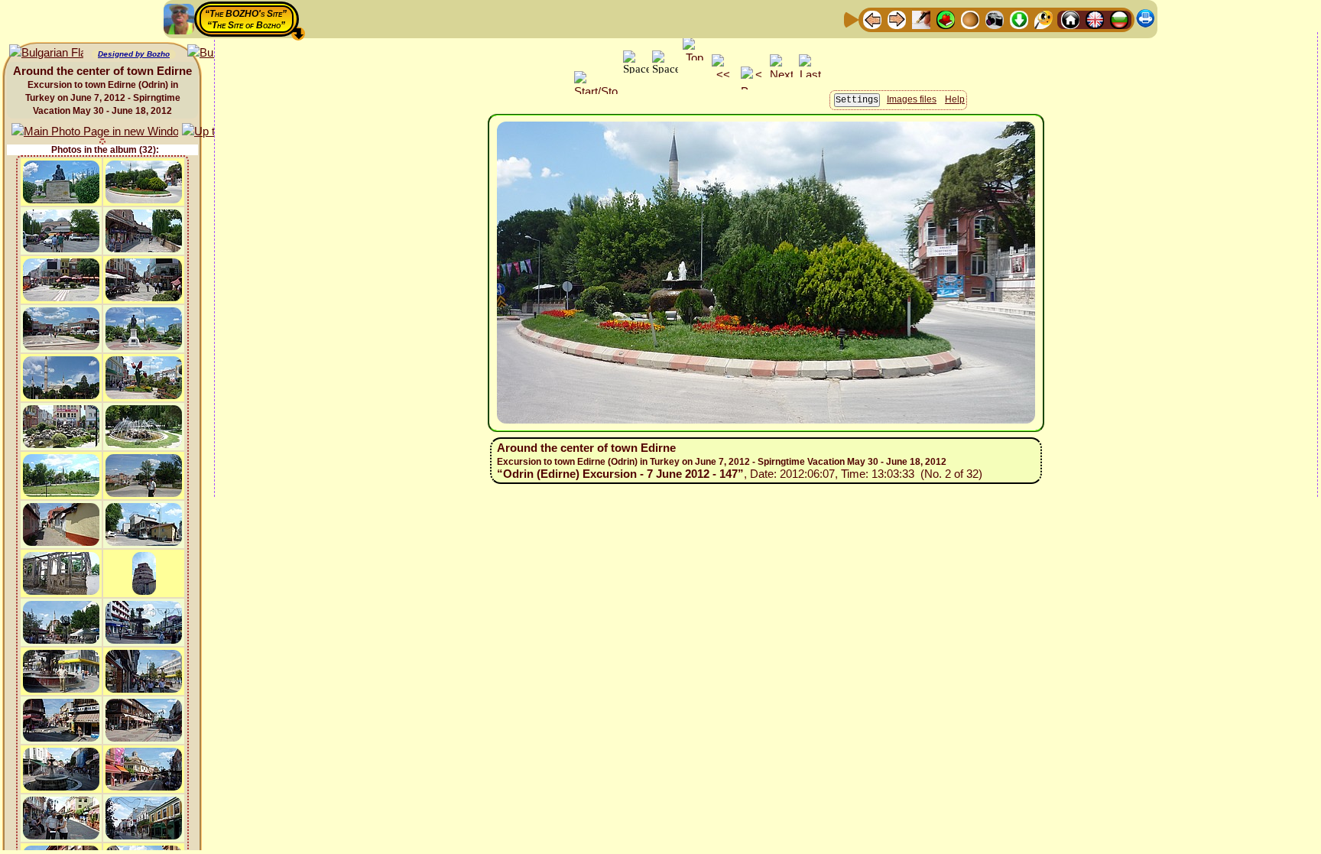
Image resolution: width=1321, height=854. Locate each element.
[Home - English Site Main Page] (1095, 18)
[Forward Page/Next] (897, 18)
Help (955, 99)
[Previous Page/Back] (872, 18)
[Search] (1043, 18)
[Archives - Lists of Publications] (921, 18)
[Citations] (945, 18)
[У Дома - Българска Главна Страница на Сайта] (1119, 18)
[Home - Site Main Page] (1070, 18)
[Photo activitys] (994, 18)
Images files (911, 99)
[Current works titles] (970, 18)
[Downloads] (1019, 18)
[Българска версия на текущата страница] (46, 53)
